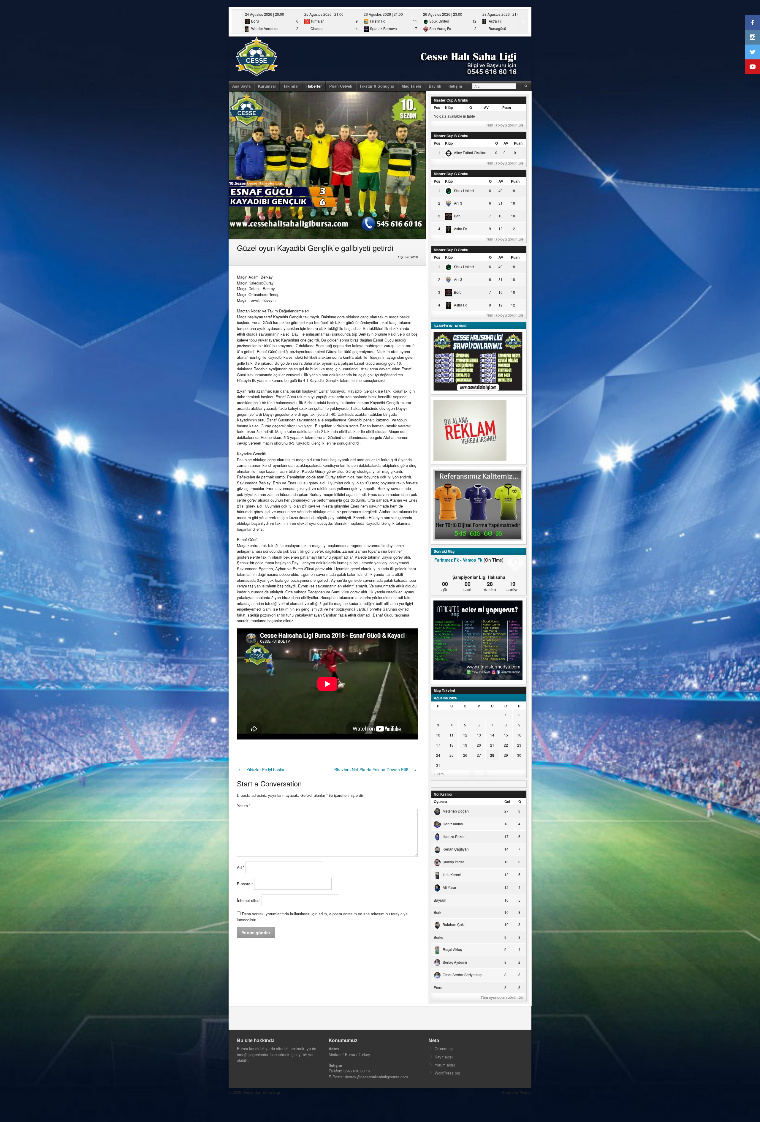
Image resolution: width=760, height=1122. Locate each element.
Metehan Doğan (456, 810)
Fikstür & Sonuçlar (377, 86)
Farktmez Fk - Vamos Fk (458, 560)
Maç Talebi (411, 86)
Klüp (449, 107)
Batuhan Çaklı (454, 924)
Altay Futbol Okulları (470, 152)
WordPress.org (447, 1073)
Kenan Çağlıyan (456, 848)
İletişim (455, 86)
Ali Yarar (449, 887)
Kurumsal (267, 86)
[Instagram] (752, 37)
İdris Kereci (452, 874)
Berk (437, 912)
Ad (240, 867)
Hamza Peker (454, 836)
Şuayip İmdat (453, 861)
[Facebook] (752, 22)
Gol (507, 801)
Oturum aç (444, 1048)
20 (479, 745)
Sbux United (464, 190)
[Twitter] (752, 52)
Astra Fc (460, 228)
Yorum (244, 805)
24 (438, 755)
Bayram (440, 900)
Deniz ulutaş (453, 823)
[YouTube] (752, 66)
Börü (458, 215)
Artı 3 (458, 203)
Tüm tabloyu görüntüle (505, 125)
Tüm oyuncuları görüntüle (502, 997)
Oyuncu (440, 801)
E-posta (245, 883)
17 (438, 745)
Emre (438, 987)
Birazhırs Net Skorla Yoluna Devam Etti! (375, 769)
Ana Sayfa (241, 86)
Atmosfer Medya (516, 1092)
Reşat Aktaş (452, 949)
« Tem (439, 774)
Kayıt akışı (444, 1057)
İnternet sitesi (248, 900)
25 (451, 755)
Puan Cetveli (340, 86)
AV (486, 107)
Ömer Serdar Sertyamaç (462, 974)
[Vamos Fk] (515, 565)
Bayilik (435, 86)
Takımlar (291, 86)
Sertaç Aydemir (455, 962)
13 (479, 734)
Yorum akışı (445, 1065)
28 (492, 755)
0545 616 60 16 (356, 1071)
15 (506, 734)
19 (465, 745)
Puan (506, 107)
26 (465, 755)
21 (492, 745)
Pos (437, 107)
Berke (438, 937)
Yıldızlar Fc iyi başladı (262, 769)
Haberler (314, 86)
